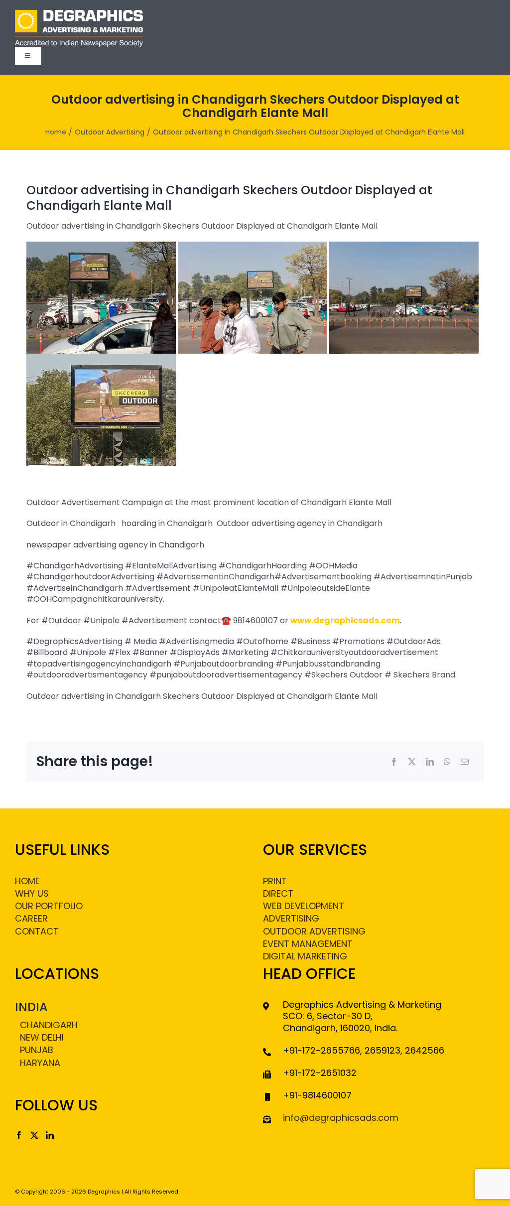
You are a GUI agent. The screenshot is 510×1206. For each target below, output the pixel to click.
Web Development (303, 906)
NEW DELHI (42, 1037)
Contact (37, 931)
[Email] (465, 761)
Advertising (291, 918)
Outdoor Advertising (314, 931)
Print (275, 881)
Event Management (308, 944)
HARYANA (40, 1063)
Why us (32, 893)
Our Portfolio (49, 906)
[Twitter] (34, 1135)
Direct (278, 893)
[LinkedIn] (430, 761)
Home (27, 881)
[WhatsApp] (447, 761)
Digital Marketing (305, 956)
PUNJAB (36, 1050)
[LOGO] (79, 13)
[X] (412, 761)
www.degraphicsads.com (345, 620)
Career (31, 918)
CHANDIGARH (49, 1025)
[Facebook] (394, 761)
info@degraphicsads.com (340, 1117)
